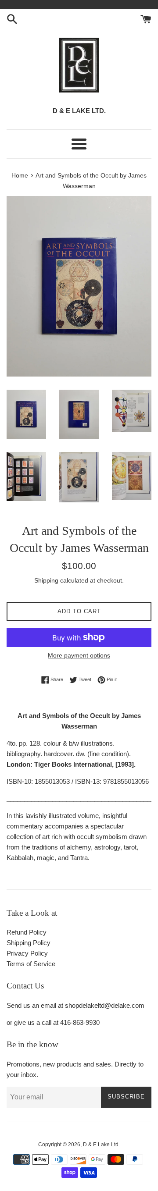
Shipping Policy (28, 942)
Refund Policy (27, 932)
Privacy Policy (27, 953)
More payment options (79, 655)
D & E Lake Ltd (100, 1144)
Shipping (46, 580)
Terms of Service (31, 963)
